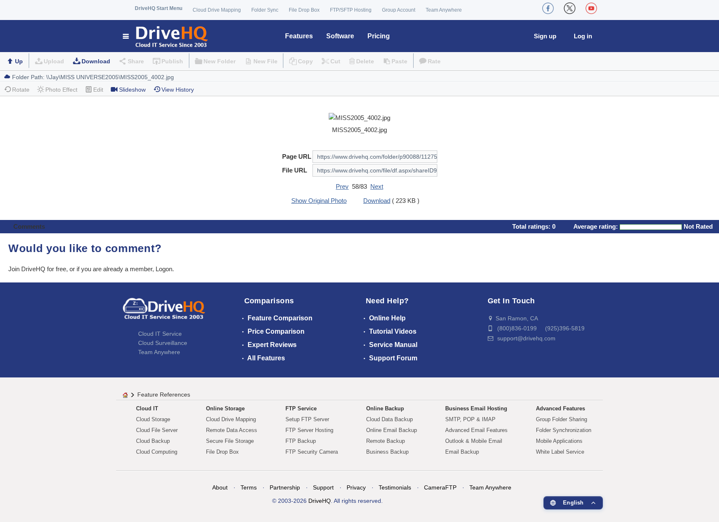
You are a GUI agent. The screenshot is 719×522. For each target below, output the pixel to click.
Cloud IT (147, 408)
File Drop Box (304, 10)
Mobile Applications (559, 441)
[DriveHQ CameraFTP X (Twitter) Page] (570, 8)
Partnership (285, 487)
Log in (583, 36)
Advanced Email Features (476, 430)
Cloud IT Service (160, 333)
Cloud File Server (157, 430)
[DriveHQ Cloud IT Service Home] (166, 36)
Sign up (545, 36)
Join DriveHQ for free (37, 268)
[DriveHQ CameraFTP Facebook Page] (548, 8)
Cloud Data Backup (389, 419)
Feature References (163, 394)
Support (323, 487)
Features (299, 36)
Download (96, 61)
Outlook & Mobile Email (473, 441)
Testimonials (395, 487)
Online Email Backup (391, 430)
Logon (164, 268)
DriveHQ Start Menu (158, 8)
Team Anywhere (444, 10)
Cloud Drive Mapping (217, 10)
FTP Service (301, 408)
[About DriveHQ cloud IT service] (164, 312)
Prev (342, 186)
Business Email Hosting (476, 408)
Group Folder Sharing (561, 419)
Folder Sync (264, 10)
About (220, 487)
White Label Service (560, 452)
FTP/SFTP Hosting (351, 10)
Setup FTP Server (307, 419)
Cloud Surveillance (162, 343)
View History (177, 89)
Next (376, 186)
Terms (248, 487)
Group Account (398, 10)
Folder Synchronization (563, 430)
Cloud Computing (156, 452)
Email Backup (462, 452)
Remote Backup (385, 441)
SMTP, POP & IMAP (470, 419)
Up (19, 61)
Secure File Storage (230, 441)
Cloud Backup (153, 441)
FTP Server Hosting (309, 430)
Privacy (356, 487)
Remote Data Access (231, 430)
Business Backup (387, 452)
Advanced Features (560, 408)
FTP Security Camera (311, 452)
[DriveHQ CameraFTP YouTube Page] (591, 8)
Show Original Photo (319, 200)
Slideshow (132, 89)
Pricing (378, 36)
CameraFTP (440, 487)
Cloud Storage (153, 419)
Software (340, 36)
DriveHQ (319, 500)
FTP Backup (300, 441)
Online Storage (225, 408)
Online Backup (385, 408)
